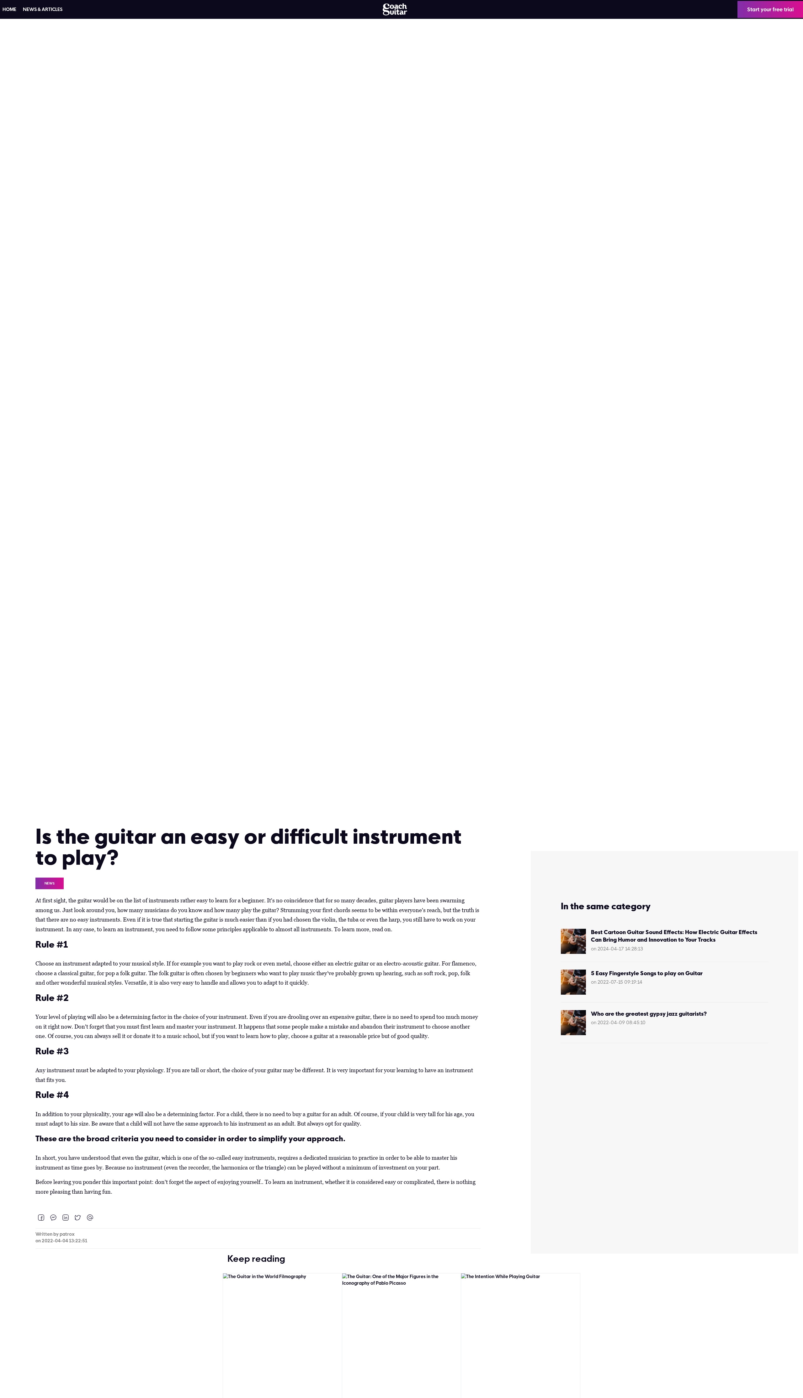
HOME (9, 9)
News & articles (42, 9)
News (50, 883)
